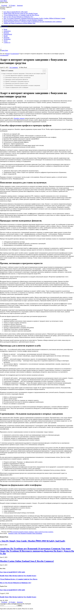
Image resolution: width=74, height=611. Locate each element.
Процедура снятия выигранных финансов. (16, 79)
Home (5, 29)
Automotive (7, 31)
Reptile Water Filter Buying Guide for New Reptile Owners (21, 13)
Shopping (6, 37)
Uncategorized (4, 55)
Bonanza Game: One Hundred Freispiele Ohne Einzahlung (25, 533)
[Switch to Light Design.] (2, 47)
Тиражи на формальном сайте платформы (16, 87)
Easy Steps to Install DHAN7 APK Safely (16, 12)
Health (6, 36)
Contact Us (7, 42)
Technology (7, 39)
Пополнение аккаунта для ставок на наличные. (18, 77)
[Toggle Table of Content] (43, 70)
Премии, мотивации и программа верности (17, 81)
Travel (5, 41)
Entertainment (8, 34)
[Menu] (0, 49)
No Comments (13, 67)
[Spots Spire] (4, 26)
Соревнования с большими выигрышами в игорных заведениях (22, 85)
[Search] (0, 45)
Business (6, 32)
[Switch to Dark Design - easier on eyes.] (0, 47)
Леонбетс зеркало (19, 118)
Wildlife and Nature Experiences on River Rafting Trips (19, 23)
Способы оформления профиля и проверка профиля (19, 75)
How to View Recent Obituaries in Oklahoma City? (18, 16)
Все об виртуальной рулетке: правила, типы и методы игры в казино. (32, 532)
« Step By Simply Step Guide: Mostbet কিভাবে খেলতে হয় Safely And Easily (32, 541)
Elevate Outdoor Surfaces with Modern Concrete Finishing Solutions (23, 20)
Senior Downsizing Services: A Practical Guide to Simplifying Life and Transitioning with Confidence (33, 21)
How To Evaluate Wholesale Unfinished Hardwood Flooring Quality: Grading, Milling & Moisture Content (34, 18)
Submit (19, 605)
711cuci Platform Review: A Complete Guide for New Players (21, 15)
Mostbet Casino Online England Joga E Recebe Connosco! (27, 561)
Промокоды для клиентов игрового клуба (16, 83)
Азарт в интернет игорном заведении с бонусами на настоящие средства (24, 73)
